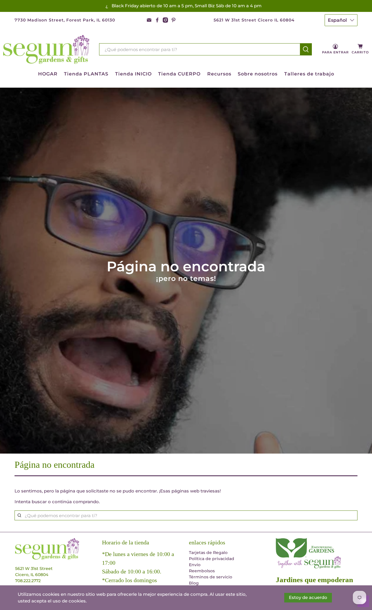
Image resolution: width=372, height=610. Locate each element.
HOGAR (48, 74)
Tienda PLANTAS (86, 74)
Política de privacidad (211, 558)
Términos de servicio (210, 577)
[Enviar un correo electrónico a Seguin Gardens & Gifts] (149, 20)
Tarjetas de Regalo (208, 552)
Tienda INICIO (133, 74)
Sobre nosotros (258, 74)
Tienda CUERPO (179, 74)
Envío (195, 564)
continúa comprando (75, 501)
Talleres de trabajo (309, 74)
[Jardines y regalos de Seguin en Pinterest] (173, 20)
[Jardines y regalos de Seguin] (46, 49)
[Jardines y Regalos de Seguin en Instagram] (165, 20)
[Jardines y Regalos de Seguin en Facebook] (157, 20)
